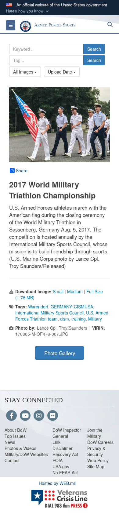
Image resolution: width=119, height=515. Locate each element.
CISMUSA (83, 307)
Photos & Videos (20, 448)
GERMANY (61, 307)
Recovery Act (65, 454)
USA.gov (60, 466)
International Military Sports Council (49, 313)
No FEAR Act (65, 472)
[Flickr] (52, 416)
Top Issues (15, 436)
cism (64, 319)
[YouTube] (25, 416)
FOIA (57, 460)
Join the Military (95, 433)
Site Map (95, 466)
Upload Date (60, 72)
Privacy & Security (96, 451)
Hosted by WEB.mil (57, 483)
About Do (14, 430)
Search (94, 49)
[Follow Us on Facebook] (11, 416)
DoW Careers (100, 442)
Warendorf (38, 307)
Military (95, 319)
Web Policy (98, 460)
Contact (12, 460)
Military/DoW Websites (26, 454)
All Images (23, 72)
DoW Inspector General (66, 433)
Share (21, 170)
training (78, 319)
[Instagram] (39, 416)
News (10, 442)
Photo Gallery (59, 353)
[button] (28, 11)
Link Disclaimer (62, 445)
